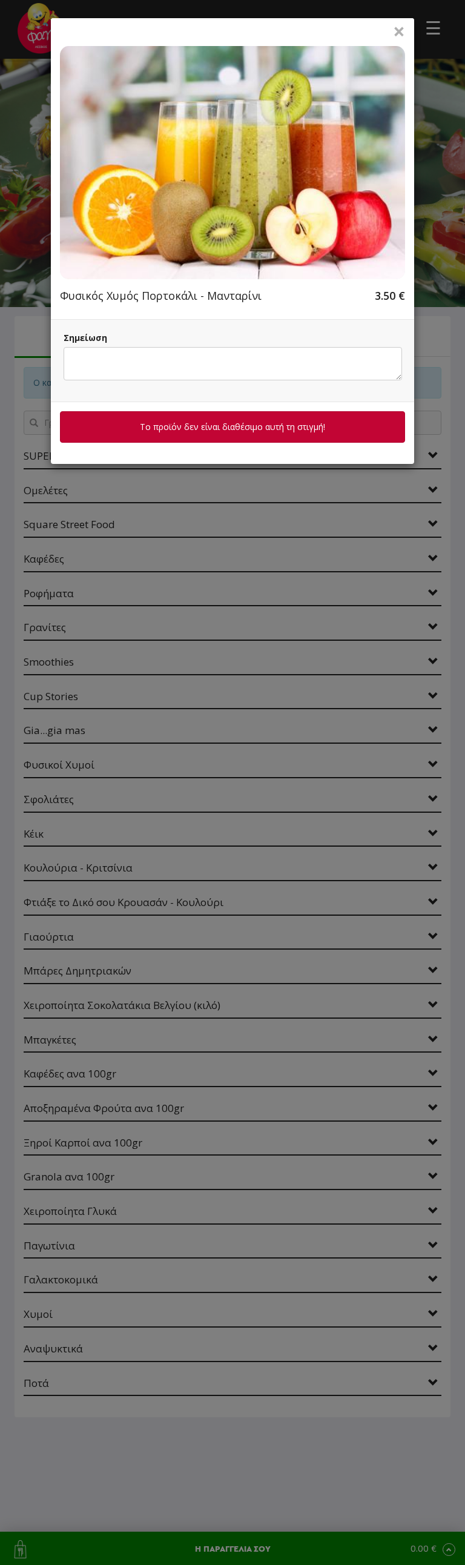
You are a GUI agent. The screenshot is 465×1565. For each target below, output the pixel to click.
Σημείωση (85, 337)
